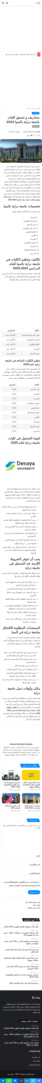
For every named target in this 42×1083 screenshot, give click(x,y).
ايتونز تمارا (36, 905)
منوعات (28, 108)
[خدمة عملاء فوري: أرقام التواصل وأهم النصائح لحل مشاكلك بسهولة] (31, 775)
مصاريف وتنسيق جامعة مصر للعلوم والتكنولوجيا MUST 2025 (12, 785)
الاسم (37, 856)
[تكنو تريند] (37, 3)
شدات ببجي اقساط (34, 908)
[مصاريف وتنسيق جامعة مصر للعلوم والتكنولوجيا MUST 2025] (11, 775)
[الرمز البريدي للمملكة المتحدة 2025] (11, 798)
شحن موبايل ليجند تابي (32, 902)
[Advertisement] (21, 29)
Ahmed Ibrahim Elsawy (30, 132)
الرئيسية (35, 108)
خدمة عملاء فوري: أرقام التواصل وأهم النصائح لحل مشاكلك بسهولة (31, 785)
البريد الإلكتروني (34, 864)
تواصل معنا (36, 1061)
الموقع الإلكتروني (34, 873)
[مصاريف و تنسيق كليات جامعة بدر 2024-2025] (31, 798)
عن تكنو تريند (36, 1057)
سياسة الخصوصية (34, 1065)
